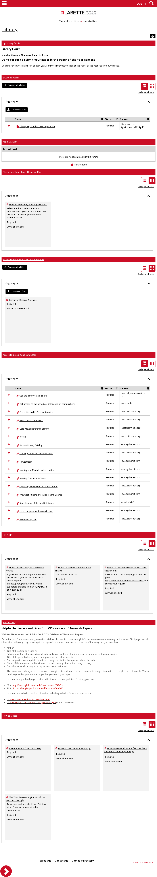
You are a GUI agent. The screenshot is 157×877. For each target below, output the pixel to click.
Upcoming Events (11, 43)
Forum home (80, 164)
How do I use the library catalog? (74, 748)
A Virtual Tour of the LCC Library (25, 748)
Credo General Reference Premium (36, 412)
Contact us (61, 860)
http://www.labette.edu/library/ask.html (124, 580)
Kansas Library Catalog (30, 445)
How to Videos (10, 715)
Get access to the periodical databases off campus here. (47, 403)
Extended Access (11, 77)
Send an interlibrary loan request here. (28, 204)
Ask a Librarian (10, 141)
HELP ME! (7, 535)
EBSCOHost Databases (31, 420)
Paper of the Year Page (92, 65)
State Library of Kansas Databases (36, 503)
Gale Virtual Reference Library (34, 428)
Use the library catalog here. (33, 395)
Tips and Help (9, 622)
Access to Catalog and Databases (19, 354)
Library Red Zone (90, 21)
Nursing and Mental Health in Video (36, 470)
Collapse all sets (146, 92)
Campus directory (83, 860)
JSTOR (22, 437)
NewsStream (25, 461)
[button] (14, 85)
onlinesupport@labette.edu (20, 583)
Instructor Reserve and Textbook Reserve (23, 259)
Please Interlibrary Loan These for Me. (22, 172)
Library (78, 21)
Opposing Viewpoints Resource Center (38, 486)
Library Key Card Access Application (37, 126)
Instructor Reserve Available (23, 300)
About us (45, 860)
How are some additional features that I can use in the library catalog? (125, 750)
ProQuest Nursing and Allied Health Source (40, 494)
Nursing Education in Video (32, 478)
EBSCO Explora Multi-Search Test (36, 511)
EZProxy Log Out (27, 519)
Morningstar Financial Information (36, 453)
